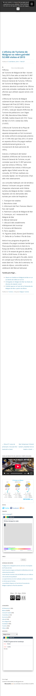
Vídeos (4, 628)
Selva (3, 619)
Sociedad (4, 623)
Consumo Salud (6, 613)
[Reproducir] (5, 473)
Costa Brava (5, 615)
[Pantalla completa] (31, 473)
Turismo (11, 292)
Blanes (4, 610)
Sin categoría (5, 621)
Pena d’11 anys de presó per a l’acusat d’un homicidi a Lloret (9, 446)
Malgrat (22, 292)
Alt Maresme (5, 608)
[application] (18, 466)
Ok (18, 9)
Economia (5, 617)
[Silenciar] (28, 473)
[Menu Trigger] (31, 3)
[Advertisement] (18, 32)
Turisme (26, 292)
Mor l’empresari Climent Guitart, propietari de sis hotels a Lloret (26, 446)
